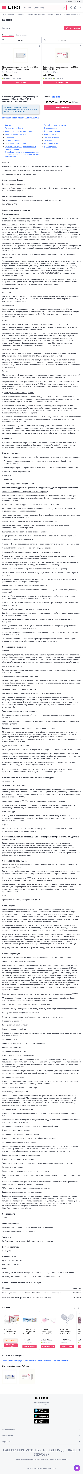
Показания (9, 137)
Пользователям (8, 1430)
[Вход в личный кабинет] (71, 7)
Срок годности (50, 134)
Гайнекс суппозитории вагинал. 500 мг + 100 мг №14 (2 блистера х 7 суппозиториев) (20, 68)
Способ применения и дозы (55, 125)
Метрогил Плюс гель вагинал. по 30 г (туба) (28, 1331)
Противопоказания (13, 140)
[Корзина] (79, 7)
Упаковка (48, 140)
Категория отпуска (52, 144)
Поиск (25, 7)
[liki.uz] (14, 7)
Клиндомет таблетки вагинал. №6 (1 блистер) (11, 1331)
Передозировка (50, 128)
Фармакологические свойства (17, 134)
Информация (7, 1436)
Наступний (79, 1308)
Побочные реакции (52, 131)
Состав (8, 125)
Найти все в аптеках (72, 28)
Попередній (74, 1308)
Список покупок (75, 7)
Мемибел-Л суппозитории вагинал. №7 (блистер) (65, 1331)
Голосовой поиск (64, 7)
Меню (4, 7)
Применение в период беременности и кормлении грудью (20, 148)
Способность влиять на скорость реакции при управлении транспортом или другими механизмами (22, 154)
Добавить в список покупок (38, 46)
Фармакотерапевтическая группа (18, 131)
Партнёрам (6, 1442)
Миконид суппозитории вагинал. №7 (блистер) (46, 1331)
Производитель (50, 147)
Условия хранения (51, 137)
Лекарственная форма (14, 128)
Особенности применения (15, 144)
